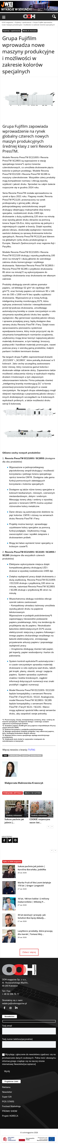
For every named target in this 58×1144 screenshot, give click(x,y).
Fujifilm (24, 755)
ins (9, 1006)
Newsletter (19, 1064)
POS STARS (8, 1101)
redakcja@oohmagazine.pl (14, 1003)
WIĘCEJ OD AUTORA (32, 793)
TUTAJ (31, 749)
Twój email (7, 1026)
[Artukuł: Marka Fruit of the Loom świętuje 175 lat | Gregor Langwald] (9, 893)
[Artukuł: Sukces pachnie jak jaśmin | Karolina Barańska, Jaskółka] (9, 877)
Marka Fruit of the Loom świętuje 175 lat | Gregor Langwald (34, 884)
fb (2, 1006)
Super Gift (7, 1097)
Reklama (6, 1087)
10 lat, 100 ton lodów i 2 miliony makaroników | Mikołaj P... (33, 900)
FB (2, 838)
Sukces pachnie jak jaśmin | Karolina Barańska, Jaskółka (32, 868)
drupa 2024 (14, 755)
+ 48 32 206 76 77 (10, 994)
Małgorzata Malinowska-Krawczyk (24, 783)
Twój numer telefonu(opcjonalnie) (17, 1039)
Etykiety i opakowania (23, 22)
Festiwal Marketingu (11, 1106)
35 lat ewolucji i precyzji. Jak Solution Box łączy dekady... (32, 916)
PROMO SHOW (9, 1111)
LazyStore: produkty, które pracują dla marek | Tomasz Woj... (35, 933)
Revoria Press (35, 755)
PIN (13, 838)
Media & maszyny (30, 31)
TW (8, 838)
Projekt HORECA (10, 1116)
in (14, 1006)
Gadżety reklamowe (14, 815)
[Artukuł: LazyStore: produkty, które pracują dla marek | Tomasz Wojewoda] (9, 942)
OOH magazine (7, 22)
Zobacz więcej (29, 952)
